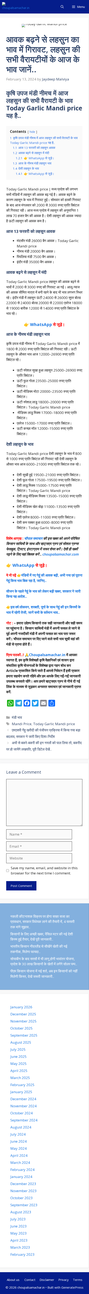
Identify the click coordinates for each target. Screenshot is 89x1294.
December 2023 (23, 1183)
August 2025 (20, 1042)
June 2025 (18, 1056)
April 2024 (19, 1155)
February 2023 (22, 1254)
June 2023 (18, 1226)
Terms (77, 1280)
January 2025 (21, 1091)
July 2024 (18, 1134)
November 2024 (23, 1106)
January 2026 (21, 1007)
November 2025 (23, 1021)
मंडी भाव (17, 717)
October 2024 (21, 1113)
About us (13, 1280)
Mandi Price (21, 723)
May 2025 (18, 1063)
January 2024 (21, 1176)
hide (32, 132)
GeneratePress (72, 1287)
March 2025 (20, 1077)
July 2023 (18, 1219)
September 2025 (23, 1035)
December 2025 (23, 1014)
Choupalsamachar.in (47, 654)
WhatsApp (41, 324)
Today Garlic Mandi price (54, 723)
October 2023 (21, 1197)
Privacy (63, 1280)
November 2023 (23, 1190)
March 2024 (20, 1162)
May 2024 (18, 1148)
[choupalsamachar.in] (15, 7)
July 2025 (18, 1049)
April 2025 (19, 1070)
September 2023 (23, 1205)
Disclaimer (47, 1280)
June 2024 (18, 1141)
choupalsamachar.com (60, 554)
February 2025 (22, 1084)
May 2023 (18, 1233)
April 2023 (19, 1240)
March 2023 (20, 1247)
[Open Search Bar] (62, 7)
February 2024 (22, 1169)
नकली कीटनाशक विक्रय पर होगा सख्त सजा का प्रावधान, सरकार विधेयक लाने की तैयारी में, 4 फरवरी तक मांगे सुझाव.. (42, 921)
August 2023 (20, 1212)
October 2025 (21, 1028)
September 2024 (23, 1120)
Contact (29, 1280)
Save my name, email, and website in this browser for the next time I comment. (44, 871)
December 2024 (23, 1098)
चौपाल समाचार (33, 538)
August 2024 (20, 1127)
